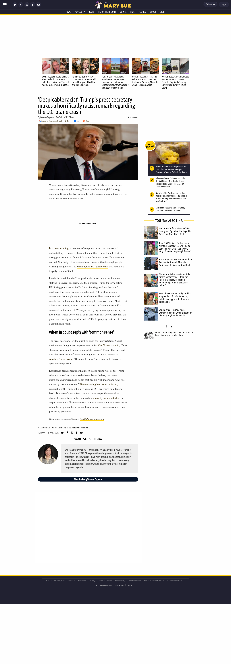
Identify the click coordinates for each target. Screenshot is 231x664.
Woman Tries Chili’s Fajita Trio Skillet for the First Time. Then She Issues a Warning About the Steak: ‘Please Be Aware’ (145, 80)
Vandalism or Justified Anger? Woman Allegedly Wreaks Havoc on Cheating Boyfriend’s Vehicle (175, 312)
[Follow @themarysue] (15, 6)
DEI (52, 428)
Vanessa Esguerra (47, 117)
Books (91, 12)
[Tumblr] (32, 6)
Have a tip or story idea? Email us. (171, 332)
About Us (71, 581)
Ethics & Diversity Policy (154, 581)
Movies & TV (80, 12)
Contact (130, 585)
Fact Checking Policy (103, 585)
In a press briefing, (59, 248)
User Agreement (134, 581)
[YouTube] (38, 6)
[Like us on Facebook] (20, 6)
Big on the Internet (107, 12)
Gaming (142, 12)
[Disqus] (88, 527)
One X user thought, (109, 345)
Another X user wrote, (61, 359)
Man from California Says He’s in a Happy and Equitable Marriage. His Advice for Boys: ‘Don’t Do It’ (175, 231)
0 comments (133, 117)
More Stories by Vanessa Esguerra (88, 479)
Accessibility (120, 581)
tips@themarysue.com (92, 418)
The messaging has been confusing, (99, 384)
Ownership (119, 585)
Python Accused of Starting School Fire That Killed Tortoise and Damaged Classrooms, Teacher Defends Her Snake (171, 169)
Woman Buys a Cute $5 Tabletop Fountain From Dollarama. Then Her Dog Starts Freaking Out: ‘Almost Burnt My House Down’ (175, 82)
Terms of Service (105, 581)
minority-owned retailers (106, 398)
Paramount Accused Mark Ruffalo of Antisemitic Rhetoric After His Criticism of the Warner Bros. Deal (175, 262)
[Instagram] (26, 6)
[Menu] (4, 4)
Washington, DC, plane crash (92, 266)
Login (224, 4)
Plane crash (85, 428)
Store (162, 12)
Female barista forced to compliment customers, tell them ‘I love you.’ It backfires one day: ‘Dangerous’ (84, 80)
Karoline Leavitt (73, 428)
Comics (123, 12)
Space (132, 12)
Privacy (92, 581)
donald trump (60, 428)
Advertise (82, 581)
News (68, 12)
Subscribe (210, 4)
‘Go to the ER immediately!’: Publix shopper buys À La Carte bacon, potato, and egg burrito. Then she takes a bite (175, 297)
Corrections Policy (174, 581)
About (153, 12)
